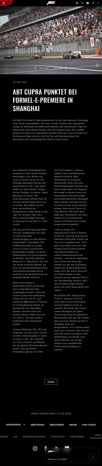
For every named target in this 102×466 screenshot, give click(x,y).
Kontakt (73, 424)
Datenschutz (58, 437)
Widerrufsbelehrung (34, 437)
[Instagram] (35, 448)
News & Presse (89, 424)
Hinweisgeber (77, 437)
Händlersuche (37, 424)
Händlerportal (57, 424)
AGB (15, 437)
